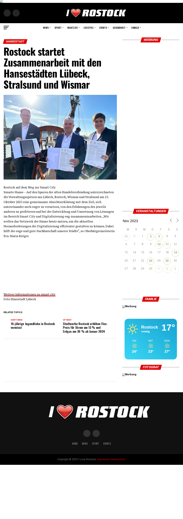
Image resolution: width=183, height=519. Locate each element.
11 (167, 244)
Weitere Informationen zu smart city (29, 294)
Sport (58, 27)
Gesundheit (119, 27)
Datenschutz (118, 459)
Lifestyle (88, 27)
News (46, 27)
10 (158, 244)
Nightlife (72, 27)
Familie (135, 27)
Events (103, 27)
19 (175, 252)
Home (75, 443)
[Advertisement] (60, 267)
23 (150, 260)
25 (167, 260)
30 (126, 236)
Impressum (103, 459)
